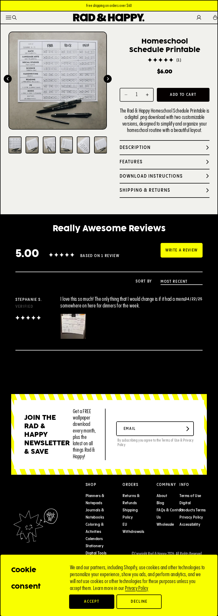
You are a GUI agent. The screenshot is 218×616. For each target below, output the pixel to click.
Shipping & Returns (145, 190)
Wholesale (165, 525)
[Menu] (8, 17)
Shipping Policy (130, 513)
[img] (28, 318)
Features (131, 161)
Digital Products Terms (192, 506)
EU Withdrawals (133, 528)
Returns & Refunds (131, 499)
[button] (8, 79)
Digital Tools (96, 553)
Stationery (95, 546)
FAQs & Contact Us (170, 513)
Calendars (94, 539)
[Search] (14, 17)
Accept (91, 602)
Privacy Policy (136, 588)
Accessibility (189, 525)
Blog (160, 503)
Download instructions (151, 176)
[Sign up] (187, 428)
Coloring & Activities (95, 528)
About (162, 496)
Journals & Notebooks (95, 513)
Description (135, 147)
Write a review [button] (181, 250)
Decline (139, 602)
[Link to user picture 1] (73, 326)
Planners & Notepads (95, 499)
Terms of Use (190, 496)
